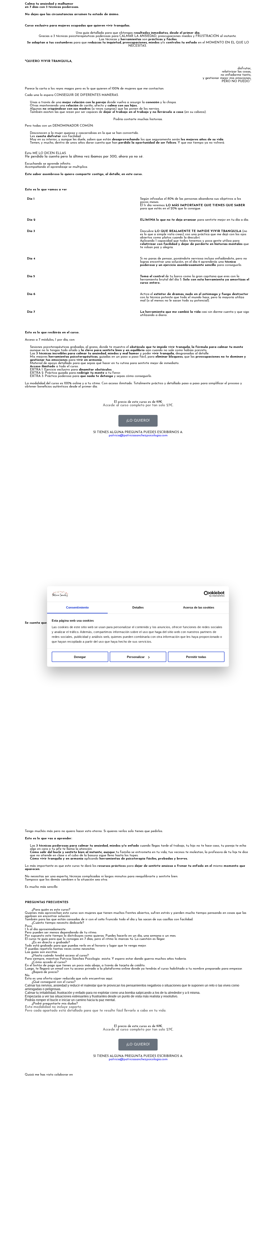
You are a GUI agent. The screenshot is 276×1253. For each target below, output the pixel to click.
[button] (138, 909)
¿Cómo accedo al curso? (49, 962)
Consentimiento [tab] (77, 607)
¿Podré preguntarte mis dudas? (55, 1003)
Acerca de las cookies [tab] (198, 607)
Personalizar (136, 657)
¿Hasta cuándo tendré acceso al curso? (60, 955)
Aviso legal (132, 1241)
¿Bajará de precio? (45, 972)
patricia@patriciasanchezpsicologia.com (138, 435)
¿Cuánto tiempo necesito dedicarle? (58, 923)
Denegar (80, 657)
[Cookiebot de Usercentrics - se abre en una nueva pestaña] (206, 594)
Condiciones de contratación (164, 1241)
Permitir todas (196, 657)
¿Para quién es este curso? (51, 909)
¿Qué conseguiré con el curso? (54, 982)
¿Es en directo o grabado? (51, 942)
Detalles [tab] (138, 607)
